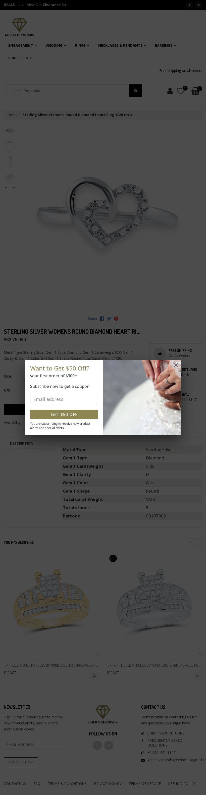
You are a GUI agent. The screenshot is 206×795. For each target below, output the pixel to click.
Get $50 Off (64, 414)
